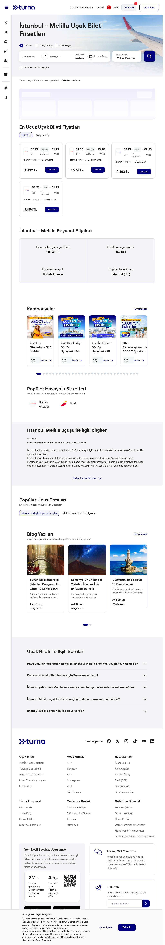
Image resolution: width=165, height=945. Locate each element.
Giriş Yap (149, 7)
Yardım (100, 7)
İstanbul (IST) (121, 274)
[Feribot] (6, 61)
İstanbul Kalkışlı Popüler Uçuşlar (39, 513)
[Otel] (6, 32)
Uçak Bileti (33, 80)
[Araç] (6, 51)
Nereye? (55, 56)
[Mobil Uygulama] (6, 98)
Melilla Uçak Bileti (50, 80)
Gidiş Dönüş (42, 135)
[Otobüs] (6, 42)
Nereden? (28, 56)
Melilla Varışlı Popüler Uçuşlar (79, 513)
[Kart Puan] (6, 75)
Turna (22, 80)
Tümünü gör (140, 308)
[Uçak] (6, 23)
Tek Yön (25, 135)
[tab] (25, 45)
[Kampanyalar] (6, 88)
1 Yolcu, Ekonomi (125, 58)
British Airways (53, 274)
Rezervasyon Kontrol (81, 7)
